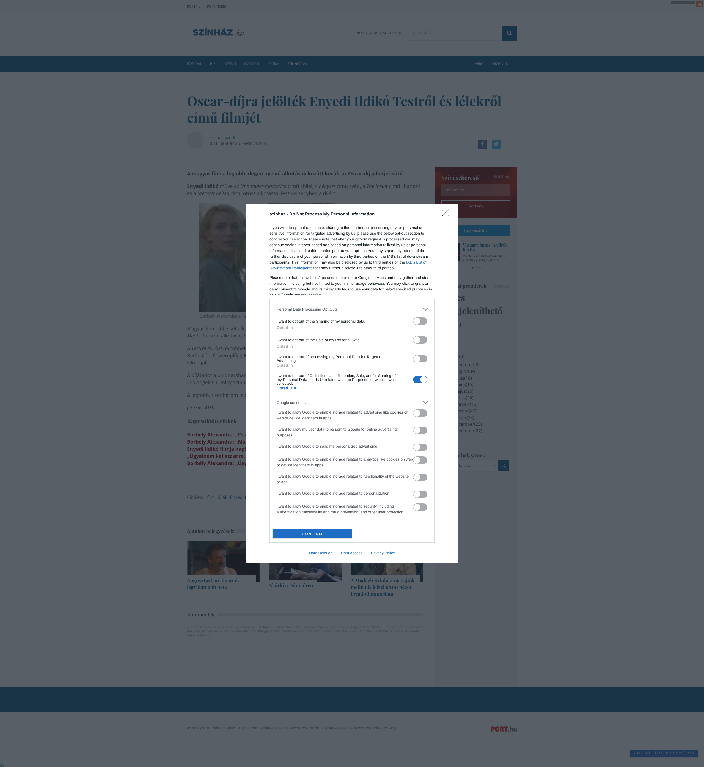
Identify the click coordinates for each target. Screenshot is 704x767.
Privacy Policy (383, 553)
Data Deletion (320, 553)
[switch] (420, 321)
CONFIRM (312, 534)
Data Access (351, 553)
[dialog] (352, 383)
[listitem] (352, 309)
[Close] (447, 214)
